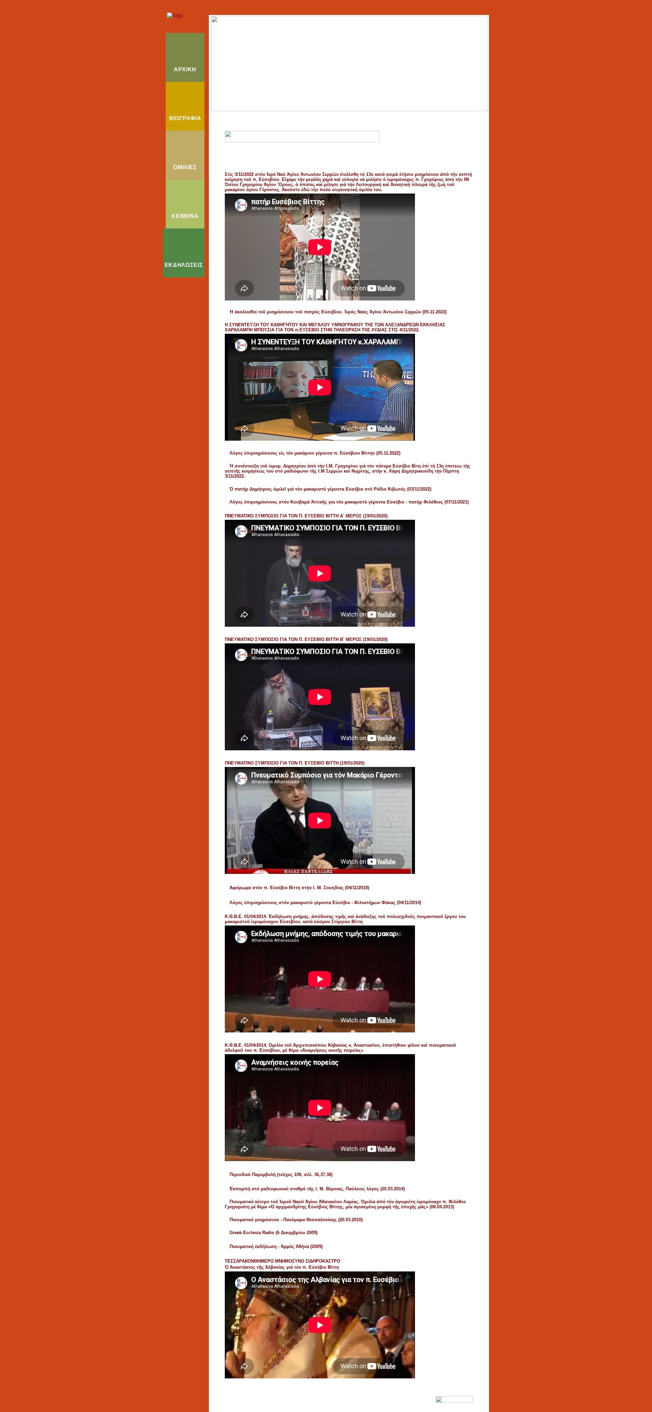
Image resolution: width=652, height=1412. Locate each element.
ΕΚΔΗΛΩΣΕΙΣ (184, 265)
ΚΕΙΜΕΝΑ (184, 216)
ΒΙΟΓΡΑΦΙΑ (185, 118)
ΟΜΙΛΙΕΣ (185, 167)
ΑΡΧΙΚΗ (185, 69)
